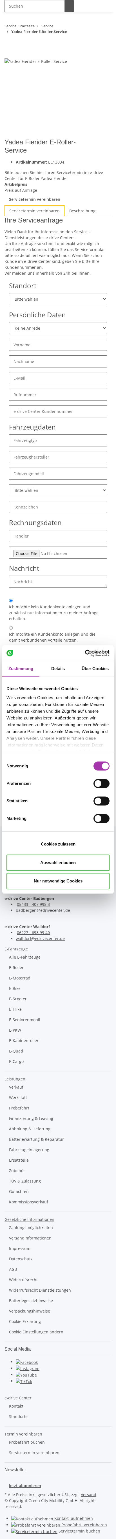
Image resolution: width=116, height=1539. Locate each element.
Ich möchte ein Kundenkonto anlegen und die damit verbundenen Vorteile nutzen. (52, 637)
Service (78, 1531)
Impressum (19, 1248)
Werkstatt (18, 1097)
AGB (13, 1269)
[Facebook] (27, 1361)
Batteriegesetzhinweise (31, 1300)
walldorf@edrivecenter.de (40, 938)
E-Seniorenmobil (24, 1019)
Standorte (18, 1416)
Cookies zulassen (58, 844)
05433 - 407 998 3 (33, 904)
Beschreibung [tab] (82, 210)
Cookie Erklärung (25, 1321)
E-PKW (15, 1030)
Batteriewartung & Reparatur (36, 1139)
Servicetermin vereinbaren (34, 199)
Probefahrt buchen (27, 1442)
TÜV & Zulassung (25, 1181)
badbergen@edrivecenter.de (43, 910)
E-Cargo (16, 1061)
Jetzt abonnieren (25, 1485)
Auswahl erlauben (58, 862)
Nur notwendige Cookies (58, 881)
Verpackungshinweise (29, 1311)
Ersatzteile (19, 1160)
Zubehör (17, 1170)
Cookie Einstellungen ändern (36, 1332)
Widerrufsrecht (23, 1279)
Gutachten (19, 1191)
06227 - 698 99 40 (33, 932)
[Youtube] (26, 1374)
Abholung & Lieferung (29, 1128)
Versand (88, 1494)
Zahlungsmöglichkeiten (31, 1227)
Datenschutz (21, 1258)
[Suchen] (69, 6)
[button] (16, 949)
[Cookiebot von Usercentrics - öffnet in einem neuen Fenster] (85, 653)
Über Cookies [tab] (95, 668)
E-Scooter (18, 998)
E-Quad (16, 1051)
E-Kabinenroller (24, 1040)
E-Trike (15, 1009)
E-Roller (16, 967)
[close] (9, 52)
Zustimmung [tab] (21, 668)
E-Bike (15, 988)
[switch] (101, 783)
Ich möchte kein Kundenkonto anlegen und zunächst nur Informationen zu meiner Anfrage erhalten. (54, 612)
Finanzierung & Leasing (31, 1118)
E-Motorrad (19, 978)
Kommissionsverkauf (28, 1202)
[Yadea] (101, 147)
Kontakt (16, 1406)
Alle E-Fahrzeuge (25, 957)
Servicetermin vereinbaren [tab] (34, 210)
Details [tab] (58, 668)
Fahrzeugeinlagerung (29, 1149)
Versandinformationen (30, 1238)
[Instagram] (27, 1368)
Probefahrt (19, 1108)
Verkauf (16, 1087)
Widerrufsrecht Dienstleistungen (40, 1290)
